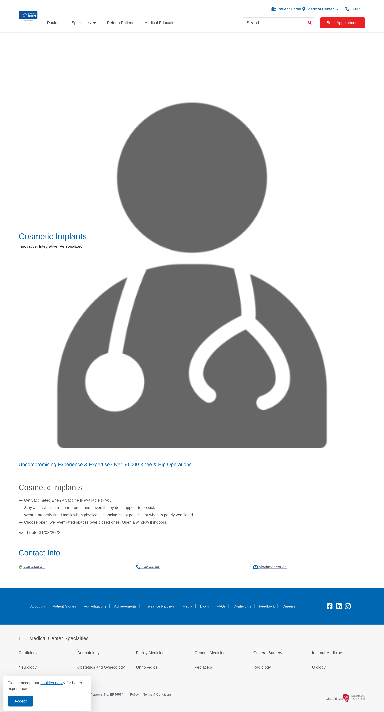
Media (187, 606)
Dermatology (88, 653)
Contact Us (242, 606)
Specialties (81, 23)
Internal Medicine (327, 653)
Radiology (262, 667)
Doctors (54, 23)
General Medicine (210, 653)
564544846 (150, 567)
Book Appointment (343, 23)
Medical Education (160, 23)
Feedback (267, 606)
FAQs (221, 606)
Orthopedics (146, 667)
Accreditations (95, 606)
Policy (134, 694)
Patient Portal (289, 9)
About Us (37, 606)
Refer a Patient (120, 23)
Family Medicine (150, 653)
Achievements (125, 606)
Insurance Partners (159, 606)
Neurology (28, 667)
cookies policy (52, 683)
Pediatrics (203, 667)
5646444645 (34, 567)
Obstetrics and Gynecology (101, 667)
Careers (288, 606)
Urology (319, 667)
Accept (20, 701)
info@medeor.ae (272, 567)
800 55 (357, 9)
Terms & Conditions (157, 694)
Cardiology (28, 653)
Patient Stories (64, 606)
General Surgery (267, 653)
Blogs (204, 606)
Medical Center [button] (320, 9)
